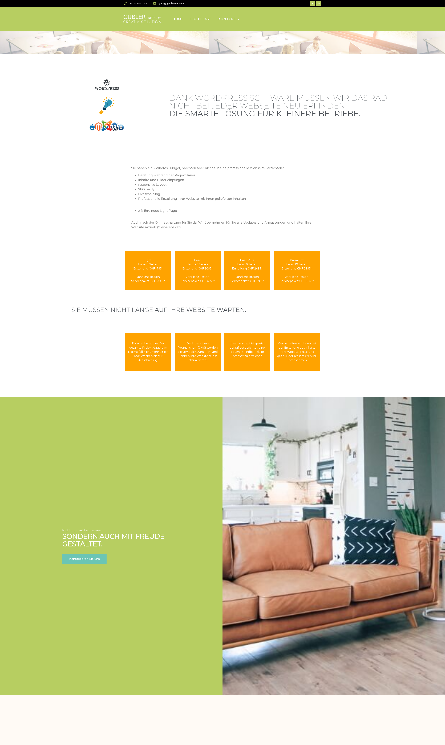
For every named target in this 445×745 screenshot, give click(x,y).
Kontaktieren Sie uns (84, 559)
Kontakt (227, 19)
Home (177, 19)
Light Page (200, 19)
